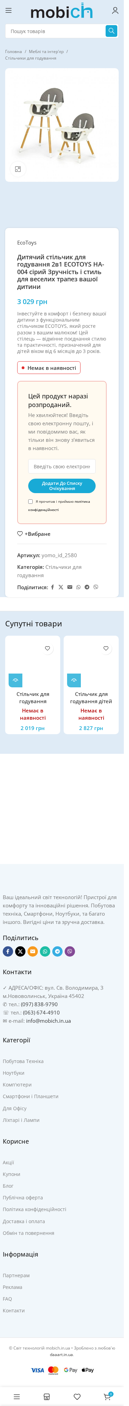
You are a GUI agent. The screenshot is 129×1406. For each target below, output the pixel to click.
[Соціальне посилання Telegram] (87, 587)
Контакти (14, 1310)
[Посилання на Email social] (69, 587)
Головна (13, 51)
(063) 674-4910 (41, 1012)
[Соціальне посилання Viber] (96, 587)
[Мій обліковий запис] (115, 10)
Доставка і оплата (24, 1221)
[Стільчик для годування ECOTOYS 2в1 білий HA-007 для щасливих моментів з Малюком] (33, 663)
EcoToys (26, 242)
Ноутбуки (13, 1073)
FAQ (7, 1298)
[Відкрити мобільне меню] (8, 10)
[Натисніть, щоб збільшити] (18, 169)
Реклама (12, 1287)
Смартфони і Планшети (30, 1096)
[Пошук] (111, 31)
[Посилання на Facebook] (52, 587)
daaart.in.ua (61, 1354)
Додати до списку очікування (62, 486)
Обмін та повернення (28, 1233)
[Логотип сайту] (62, 9)
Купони (11, 1174)
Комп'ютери (17, 1084)
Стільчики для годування (30, 58)
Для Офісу (14, 1108)
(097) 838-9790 (39, 1004)
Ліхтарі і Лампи (21, 1120)
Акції (8, 1162)
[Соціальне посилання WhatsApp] (78, 587)
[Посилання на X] (60, 587)
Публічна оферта (23, 1197)
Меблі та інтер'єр (46, 51)
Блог (8, 1186)
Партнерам (16, 1275)
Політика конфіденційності (34, 1209)
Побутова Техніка (23, 1061)
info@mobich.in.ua (48, 1020)
